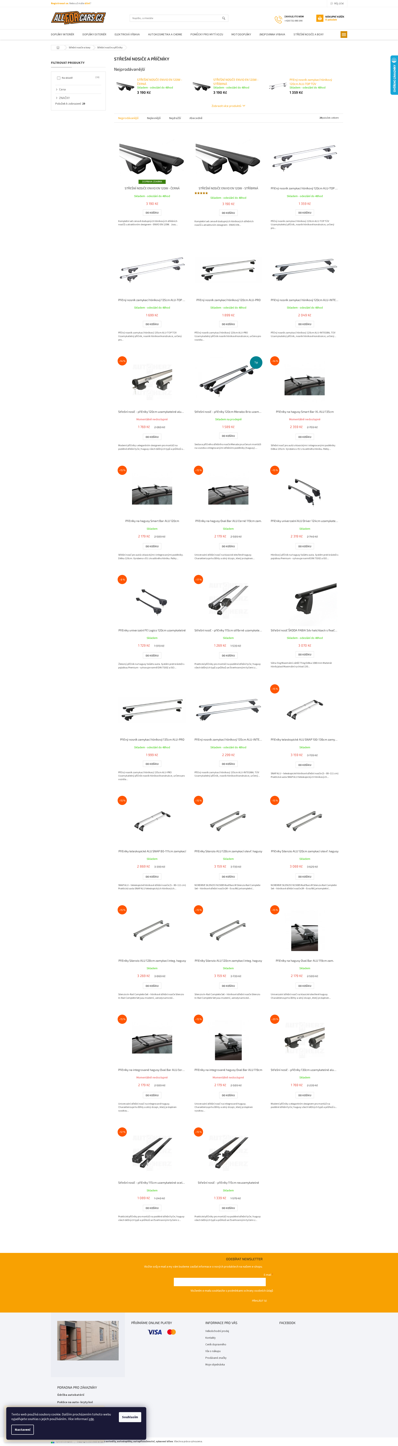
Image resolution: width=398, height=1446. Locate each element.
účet (87, 3)
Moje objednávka (215, 1365)
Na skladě (80, 78)
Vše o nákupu (213, 1351)
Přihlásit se (259, 1300)
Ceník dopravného (215, 1344)
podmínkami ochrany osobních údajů (250, 1291)
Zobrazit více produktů (226, 106)
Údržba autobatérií (70, 1395)
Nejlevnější (154, 118)
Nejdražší (175, 118)
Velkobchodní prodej (217, 1331)
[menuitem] (62, 34)
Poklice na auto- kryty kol (75, 1402)
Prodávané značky (215, 1358)
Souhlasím (130, 1417)
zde (91, 1419)
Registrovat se (59, 3)
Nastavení (22, 1429)
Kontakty (210, 1338)
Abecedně (195, 118)
